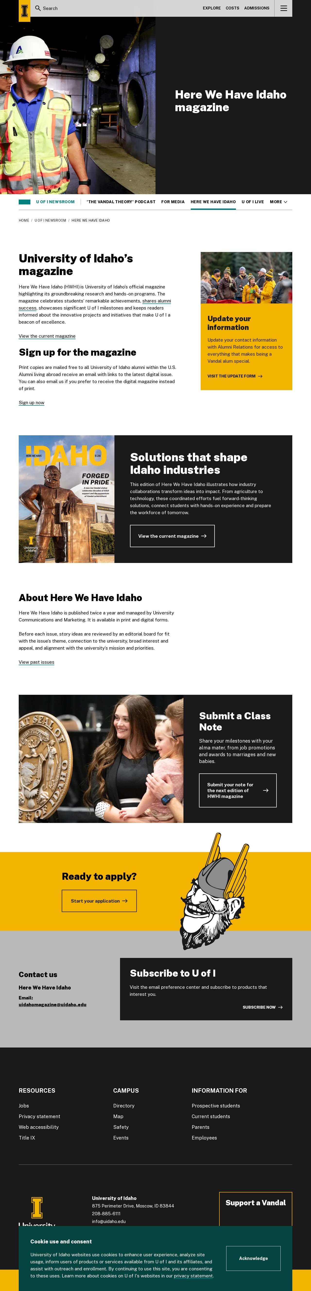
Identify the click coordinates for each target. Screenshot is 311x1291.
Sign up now (31, 402)
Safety (121, 1127)
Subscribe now (259, 1007)
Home (24, 220)
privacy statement (193, 1275)
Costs (232, 8)
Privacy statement (39, 1116)
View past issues (36, 662)
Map (118, 1116)
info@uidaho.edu (109, 1221)
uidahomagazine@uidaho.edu (52, 1004)
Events (121, 1138)
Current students (211, 1116)
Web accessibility (39, 1127)
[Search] (38, 8)
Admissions (256, 8)
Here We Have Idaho (213, 202)
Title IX (27, 1138)
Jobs (24, 1106)
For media (173, 202)
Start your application (95, 901)
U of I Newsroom (55, 202)
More (278, 202)
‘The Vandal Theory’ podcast (121, 202)
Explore (212, 8)
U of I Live (253, 202)
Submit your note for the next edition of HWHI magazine (230, 790)
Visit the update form (231, 376)
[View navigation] (283, 8)
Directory (124, 1106)
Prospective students (216, 1106)
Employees (204, 1138)
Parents (200, 1127)
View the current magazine (47, 336)
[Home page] (24, 11)
